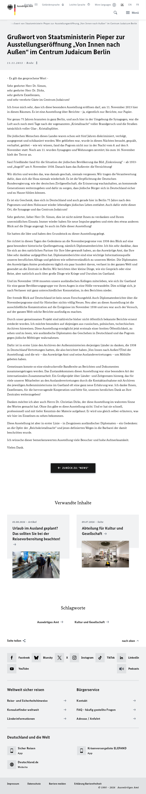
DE (122, 4)
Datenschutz (34, 783)
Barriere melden (57, 783)
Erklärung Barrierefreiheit (87, 783)
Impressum (13, 783)
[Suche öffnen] (114, 11)
